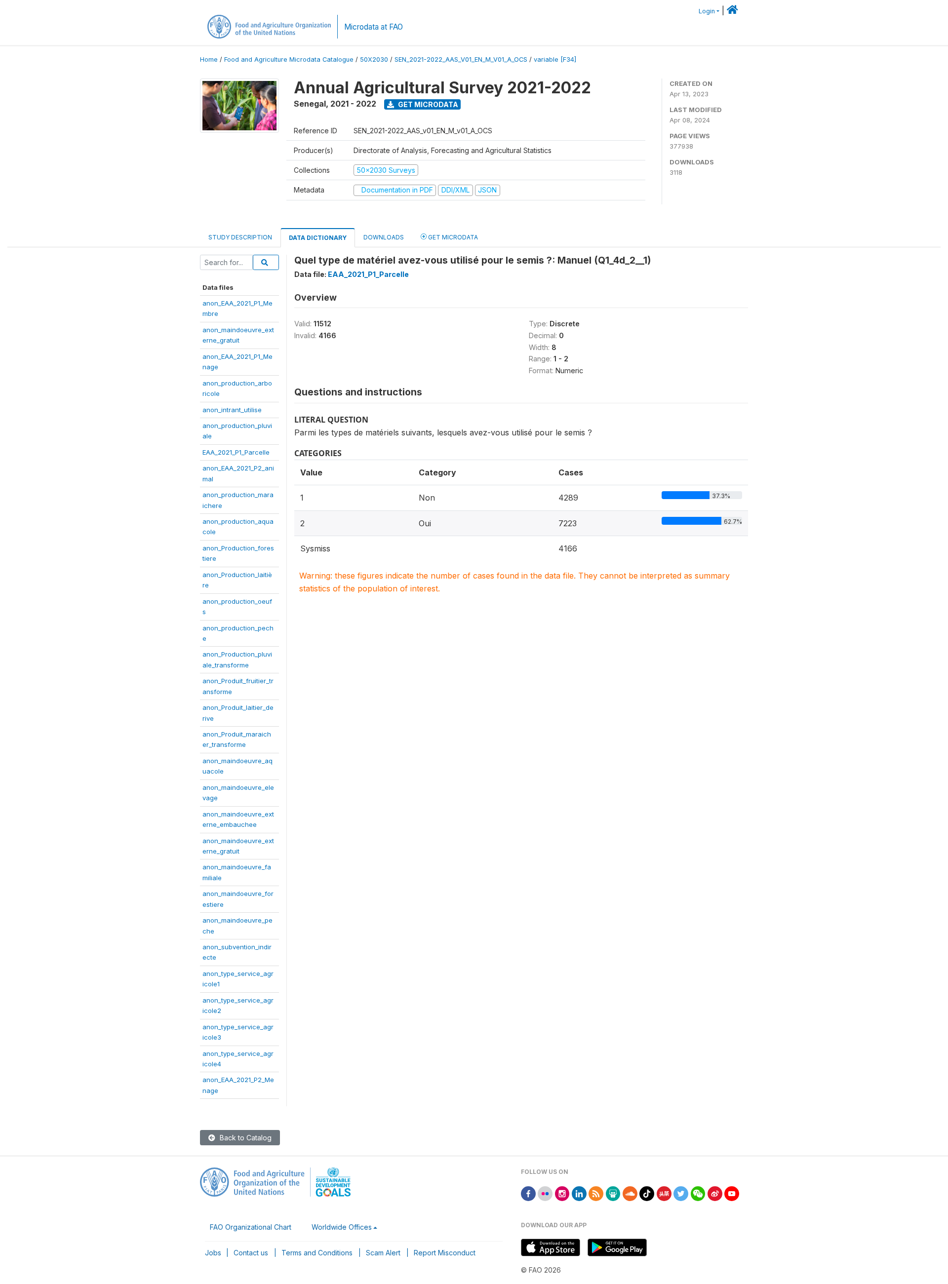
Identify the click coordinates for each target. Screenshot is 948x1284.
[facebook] (528, 1193)
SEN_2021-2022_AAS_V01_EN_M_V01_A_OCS (461, 59)
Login (707, 11)
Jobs (213, 1252)
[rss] (596, 1193)
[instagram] (562, 1193)
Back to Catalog (245, 1137)
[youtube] (731, 1193)
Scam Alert (383, 1252)
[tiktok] (646, 1193)
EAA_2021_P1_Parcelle (236, 452)
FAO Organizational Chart (250, 1227)
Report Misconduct (444, 1252)
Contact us (251, 1252)
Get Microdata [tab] (452, 237)
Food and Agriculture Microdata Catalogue (289, 59)
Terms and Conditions (317, 1252)
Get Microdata (427, 104)
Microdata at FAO (373, 27)
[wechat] (698, 1193)
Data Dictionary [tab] (318, 237)
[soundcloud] (630, 1193)
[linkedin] (579, 1193)
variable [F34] (555, 59)
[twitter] (680, 1193)
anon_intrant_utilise (232, 410)
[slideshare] (613, 1193)
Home (209, 59)
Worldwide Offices (342, 1227)
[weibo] (715, 1193)
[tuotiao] (664, 1193)
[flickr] (545, 1193)
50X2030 (374, 59)
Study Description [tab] (240, 237)
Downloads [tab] (383, 237)
